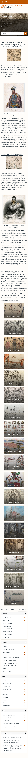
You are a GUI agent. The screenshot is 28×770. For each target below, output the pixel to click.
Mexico (5, 646)
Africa (4, 668)
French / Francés (7, 631)
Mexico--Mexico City (8, 649)
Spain (4, 655)
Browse (3, 27)
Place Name (5, 642)
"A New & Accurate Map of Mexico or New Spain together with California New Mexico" (13, 45)
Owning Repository (7, 733)
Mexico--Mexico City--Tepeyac (11, 657)
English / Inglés (7, 626)
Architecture (6, 681)
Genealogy (5, 694)
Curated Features (6, 24)
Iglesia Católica (7, 686)
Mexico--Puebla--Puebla (9, 660)
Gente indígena (7, 689)
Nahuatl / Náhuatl (7, 623)
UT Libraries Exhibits (11, 7)
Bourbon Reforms (9, 237)
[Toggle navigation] (3, 11)
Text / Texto (6, 720)
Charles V (8, 130)
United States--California (9, 666)
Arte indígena (6, 705)
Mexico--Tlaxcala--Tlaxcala (10, 663)
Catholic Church (7, 683)
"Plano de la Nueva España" (12, 155)
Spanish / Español (7, 618)
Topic (3, 676)
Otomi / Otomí (6, 637)
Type (3, 710)
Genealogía (6, 697)
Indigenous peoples (8, 692)
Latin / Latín (6, 620)
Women (5, 703)
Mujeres (5, 700)
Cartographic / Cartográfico (10, 718)
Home (2, 21)
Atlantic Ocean (7, 671)
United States (6, 652)
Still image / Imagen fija (9, 715)
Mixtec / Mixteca (7, 634)
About (3, 29)
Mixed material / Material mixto (11, 723)
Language (5, 613)
